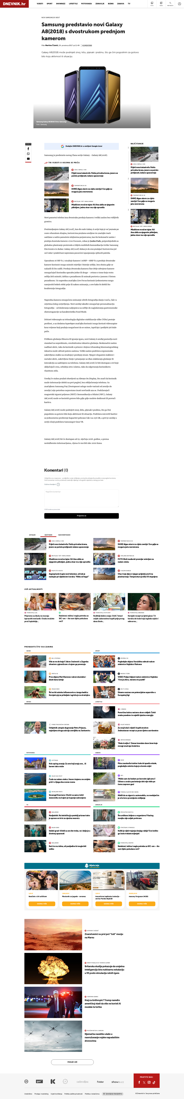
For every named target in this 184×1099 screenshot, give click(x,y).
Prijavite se (81, 516)
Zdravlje (100, 4)
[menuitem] (179, 4)
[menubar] (179, 4)
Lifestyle (73, 4)
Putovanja (86, 4)
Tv (129, 4)
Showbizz (60, 4)
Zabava (120, 4)
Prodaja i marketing (41, 1094)
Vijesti (40, 4)
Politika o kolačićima (92, 1094)
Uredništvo (28, 1094)
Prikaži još (72, 1062)
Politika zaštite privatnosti (73, 1094)
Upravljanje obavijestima (114, 1094)
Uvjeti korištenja (56, 1094)
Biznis (111, 4)
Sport (49, 4)
